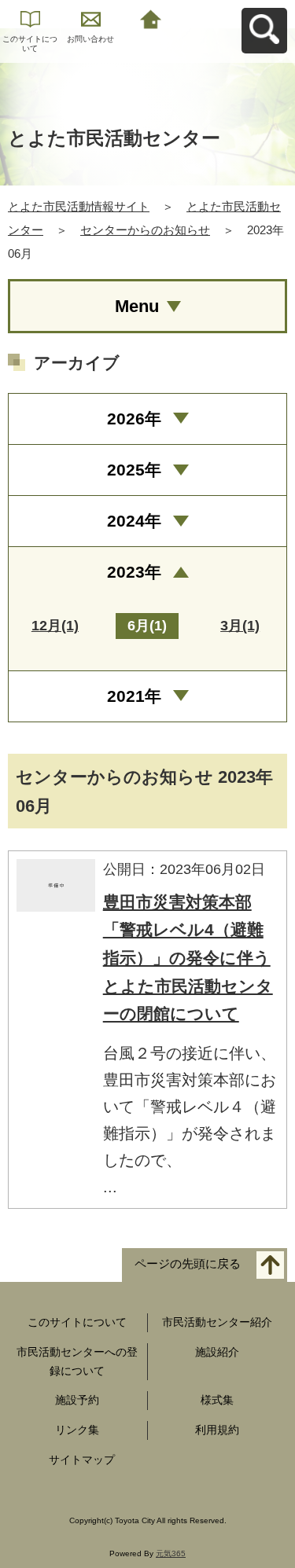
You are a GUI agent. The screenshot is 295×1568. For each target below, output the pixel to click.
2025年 (134, 470)
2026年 (134, 418)
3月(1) (240, 625)
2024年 (134, 521)
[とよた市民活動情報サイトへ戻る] (151, 17)
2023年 (134, 572)
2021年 (134, 696)
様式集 (217, 1400)
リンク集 (77, 1429)
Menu (137, 306)
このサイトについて (29, 44)
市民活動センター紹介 (217, 1322)
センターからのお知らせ (145, 230)
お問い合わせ (90, 39)
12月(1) (55, 625)
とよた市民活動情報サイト (78, 206)
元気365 (171, 1553)
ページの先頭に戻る (188, 1264)
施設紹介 (217, 1352)
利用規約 (217, 1429)
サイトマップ (82, 1459)
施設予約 (77, 1400)
